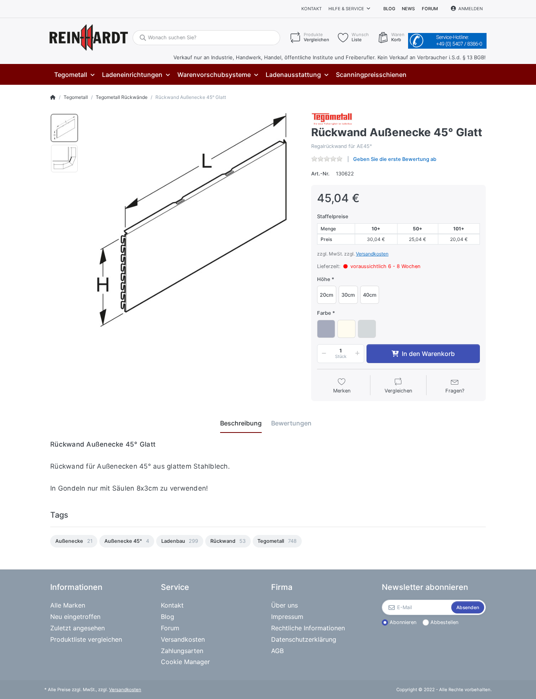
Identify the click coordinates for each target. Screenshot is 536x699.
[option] (64, 128)
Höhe (323, 279)
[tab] (241, 423)
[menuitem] (74, 75)
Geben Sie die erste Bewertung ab (394, 159)
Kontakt (311, 8)
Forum (430, 8)
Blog (389, 8)
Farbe (324, 313)
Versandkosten (372, 254)
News (408, 8)
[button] (322, 353)
